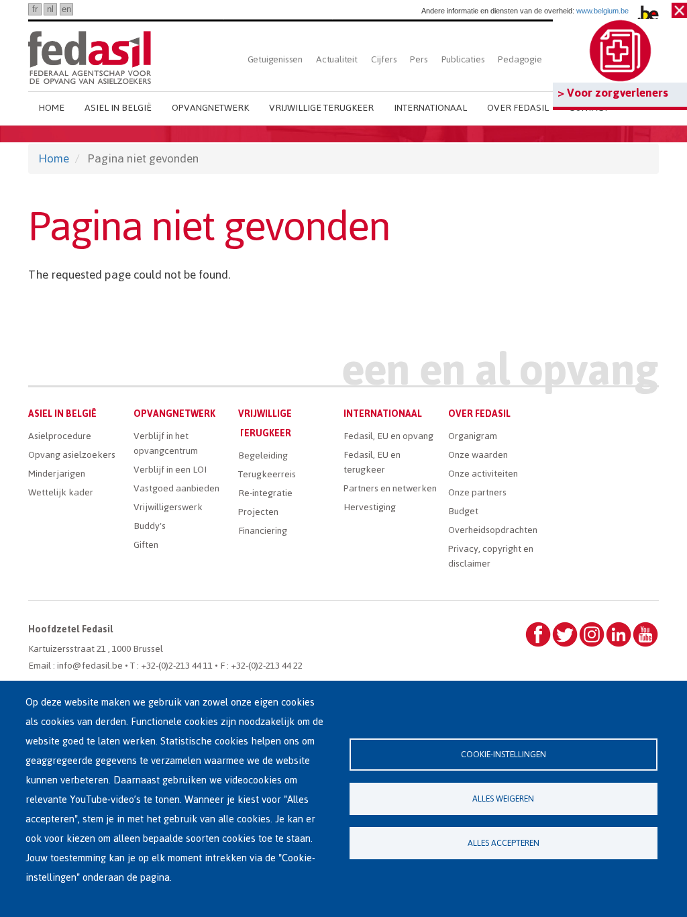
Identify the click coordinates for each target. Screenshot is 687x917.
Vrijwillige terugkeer (321, 108)
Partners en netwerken (390, 488)
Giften (146, 545)
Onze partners (477, 492)
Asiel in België (118, 108)
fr (35, 9)
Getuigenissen (275, 59)
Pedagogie (519, 59)
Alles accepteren (503, 842)
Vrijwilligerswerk (168, 507)
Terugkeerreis (267, 474)
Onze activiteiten (483, 474)
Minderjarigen (56, 474)
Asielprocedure (59, 436)
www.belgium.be (602, 11)
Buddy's (150, 526)
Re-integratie (265, 493)
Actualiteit (337, 59)
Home (51, 108)
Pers (418, 59)
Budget (463, 511)
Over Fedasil (518, 108)
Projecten (258, 512)
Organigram (472, 436)
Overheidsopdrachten (492, 530)
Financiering (262, 531)
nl (50, 9)
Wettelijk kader (60, 492)
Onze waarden (478, 455)
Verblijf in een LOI (170, 470)
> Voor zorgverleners (613, 92)
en (66, 9)
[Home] (89, 55)
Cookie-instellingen (503, 754)
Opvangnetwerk (210, 108)
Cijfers (384, 59)
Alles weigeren (503, 798)
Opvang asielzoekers (71, 455)
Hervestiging (370, 507)
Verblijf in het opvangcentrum (166, 443)
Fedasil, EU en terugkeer (372, 462)
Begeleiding (263, 455)
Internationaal (430, 108)
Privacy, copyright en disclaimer (490, 556)
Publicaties (463, 59)
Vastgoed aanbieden (176, 488)
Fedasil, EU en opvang (388, 436)
